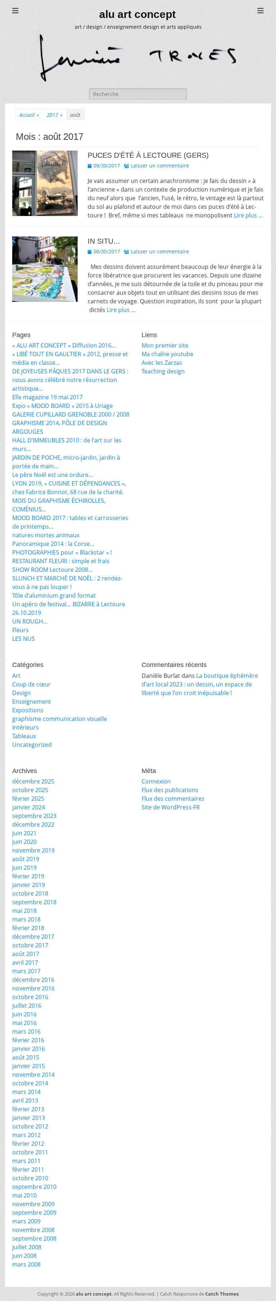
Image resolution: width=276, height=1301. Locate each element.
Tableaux (24, 736)
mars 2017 (26, 971)
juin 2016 (24, 1014)
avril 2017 (25, 962)
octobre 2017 (30, 945)
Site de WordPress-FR (171, 807)
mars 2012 (26, 1135)
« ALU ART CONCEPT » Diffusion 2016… (64, 345)
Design (21, 693)
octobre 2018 (30, 893)
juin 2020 (24, 842)
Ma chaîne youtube (167, 354)
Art (16, 676)
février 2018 (28, 928)
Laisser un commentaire (160, 165)
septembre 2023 (34, 816)
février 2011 (28, 1169)
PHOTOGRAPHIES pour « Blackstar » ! (62, 552)
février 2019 (28, 876)
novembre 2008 (33, 1230)
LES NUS (23, 639)
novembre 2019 (33, 850)
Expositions (27, 710)
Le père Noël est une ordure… (52, 475)
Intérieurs (25, 727)
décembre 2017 (33, 937)
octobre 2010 (30, 1178)
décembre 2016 (33, 980)
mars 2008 (26, 1264)
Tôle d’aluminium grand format (54, 595)
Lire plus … (248, 215)
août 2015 (25, 1057)
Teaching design (163, 371)
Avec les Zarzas (162, 363)
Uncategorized (32, 745)
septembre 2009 (34, 1213)
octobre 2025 (30, 790)
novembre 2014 (33, 1075)
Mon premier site (165, 345)
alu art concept (137, 14)
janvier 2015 (28, 1066)
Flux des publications (170, 790)
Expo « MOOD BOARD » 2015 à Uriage (62, 406)
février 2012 (28, 1144)
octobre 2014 (30, 1083)
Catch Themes (222, 1294)
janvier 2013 (28, 1118)
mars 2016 (26, 1031)
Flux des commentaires (173, 799)
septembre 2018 (34, 902)
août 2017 (25, 954)
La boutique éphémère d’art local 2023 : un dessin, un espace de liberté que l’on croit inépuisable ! (200, 684)
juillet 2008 (26, 1247)
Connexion (156, 781)
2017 (55, 114)
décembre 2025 (33, 781)
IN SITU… (104, 241)
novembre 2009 (33, 1204)
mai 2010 (24, 1195)
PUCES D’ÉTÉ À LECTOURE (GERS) (148, 155)
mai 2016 (24, 1023)
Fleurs (20, 630)
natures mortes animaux (45, 535)
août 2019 (25, 859)
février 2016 (28, 1040)
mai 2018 (24, 911)
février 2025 (28, 799)
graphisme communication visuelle (59, 719)
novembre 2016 (33, 988)
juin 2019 (24, 868)
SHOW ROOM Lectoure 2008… (52, 570)
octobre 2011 (30, 1152)
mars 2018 (26, 919)
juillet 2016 (26, 1006)
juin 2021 (24, 833)
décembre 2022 (33, 824)
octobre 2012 (30, 1126)
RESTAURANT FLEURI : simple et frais (61, 561)
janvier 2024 (28, 807)
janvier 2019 (28, 885)
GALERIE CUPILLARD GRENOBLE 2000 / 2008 (70, 414)
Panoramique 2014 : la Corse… (53, 544)
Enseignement (31, 701)
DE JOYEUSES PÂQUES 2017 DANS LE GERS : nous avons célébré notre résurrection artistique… (70, 379)
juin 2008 (24, 1256)
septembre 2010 (34, 1187)
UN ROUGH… (30, 621)
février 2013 (28, 1109)
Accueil (29, 114)
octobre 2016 (30, 997)
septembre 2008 (34, 1238)
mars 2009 (26, 1221)
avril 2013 (25, 1100)
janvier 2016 (28, 1049)
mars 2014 (26, 1092)
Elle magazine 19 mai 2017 (47, 397)
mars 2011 (26, 1161)
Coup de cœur (31, 684)
